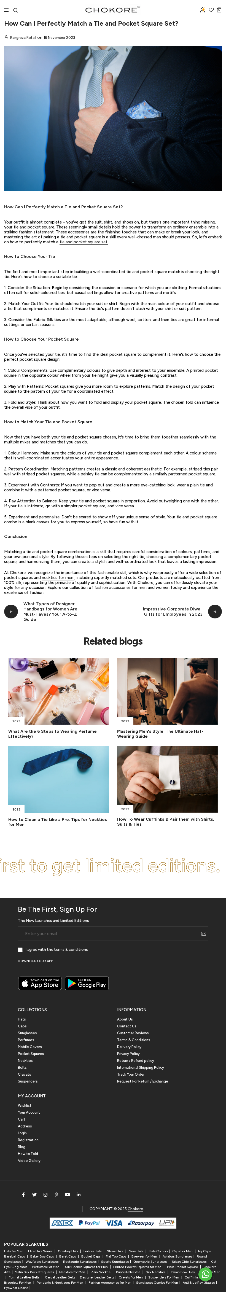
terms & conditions (71, 949)
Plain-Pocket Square (183, 1267)
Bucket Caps (91, 1256)
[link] (58, 691)
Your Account (29, 1112)
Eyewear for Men (144, 1256)
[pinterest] (56, 1194)
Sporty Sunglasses (115, 1262)
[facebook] (23, 1194)
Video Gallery (29, 1161)
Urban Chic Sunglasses (189, 1262)
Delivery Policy (129, 1047)
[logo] (113, 9)
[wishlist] (211, 9)
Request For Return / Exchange (142, 1081)
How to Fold (28, 1154)
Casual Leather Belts (60, 1277)
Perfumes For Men (46, 1267)
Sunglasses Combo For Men (157, 1283)
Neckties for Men (72, 1272)
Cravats (24, 1074)
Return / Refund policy (135, 1061)
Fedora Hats (93, 1251)
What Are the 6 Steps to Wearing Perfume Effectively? (52, 734)
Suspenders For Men (164, 1277)
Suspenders (28, 1081)
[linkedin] (78, 1194)
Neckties (25, 1061)
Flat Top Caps (116, 1256)
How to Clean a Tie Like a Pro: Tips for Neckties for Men (57, 822)
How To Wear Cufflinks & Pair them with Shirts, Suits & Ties (165, 822)
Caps (22, 1026)
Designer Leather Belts (97, 1277)
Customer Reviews (133, 1033)
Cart (21, 1119)
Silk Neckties (156, 1272)
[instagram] (45, 1194)
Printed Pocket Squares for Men (137, 1267)
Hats (22, 1019)
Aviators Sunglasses (177, 1256)
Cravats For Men (131, 1277)
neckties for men (58, 577)
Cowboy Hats (68, 1251)
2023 (16, 721)
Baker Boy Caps (42, 1256)
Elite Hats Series (40, 1251)
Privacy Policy (128, 1054)
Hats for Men (13, 1251)
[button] (7, 10)
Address (25, 1126)
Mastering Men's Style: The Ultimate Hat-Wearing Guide (160, 734)
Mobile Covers (30, 1047)
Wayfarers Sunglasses (42, 1262)
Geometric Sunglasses (150, 1262)
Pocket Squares (31, 1054)
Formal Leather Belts (24, 1277)
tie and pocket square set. (84, 241)
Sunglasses (27, 1033)
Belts (22, 1067)
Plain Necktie (101, 1272)
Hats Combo (158, 1251)
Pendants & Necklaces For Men (60, 1283)
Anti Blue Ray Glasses (199, 1283)
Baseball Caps (15, 1256)
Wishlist (24, 1105)
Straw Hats (115, 1251)
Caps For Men (182, 1251)
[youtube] (67, 1194)
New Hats (136, 1251)
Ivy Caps (204, 1251)
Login (22, 1133)
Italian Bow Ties (183, 1272)
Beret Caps (68, 1256)
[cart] (219, 9)
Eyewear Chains (16, 1288)
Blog (21, 1147)
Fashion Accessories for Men (110, 1283)
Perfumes (26, 1040)
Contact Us (126, 1026)
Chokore (135, 1209)
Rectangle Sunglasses (79, 1262)
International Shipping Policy (140, 1067)
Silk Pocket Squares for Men (87, 1267)
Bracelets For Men (18, 1283)
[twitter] (34, 1194)
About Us (125, 1019)
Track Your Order (130, 1074)
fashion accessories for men (121, 587)
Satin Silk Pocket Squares (35, 1272)
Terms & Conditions (133, 1040)
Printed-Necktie (128, 1272)
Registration (28, 1140)
